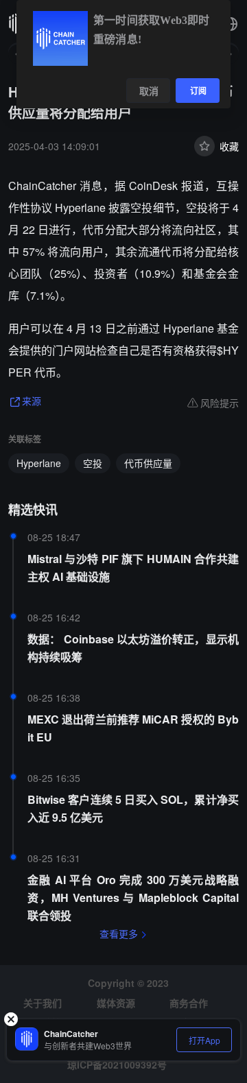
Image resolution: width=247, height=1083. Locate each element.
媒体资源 (116, 1003)
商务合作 (188, 1003)
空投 (92, 463)
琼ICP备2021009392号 (117, 1064)
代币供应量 (148, 463)
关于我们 (42, 1003)
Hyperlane (38, 463)
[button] (230, 24)
